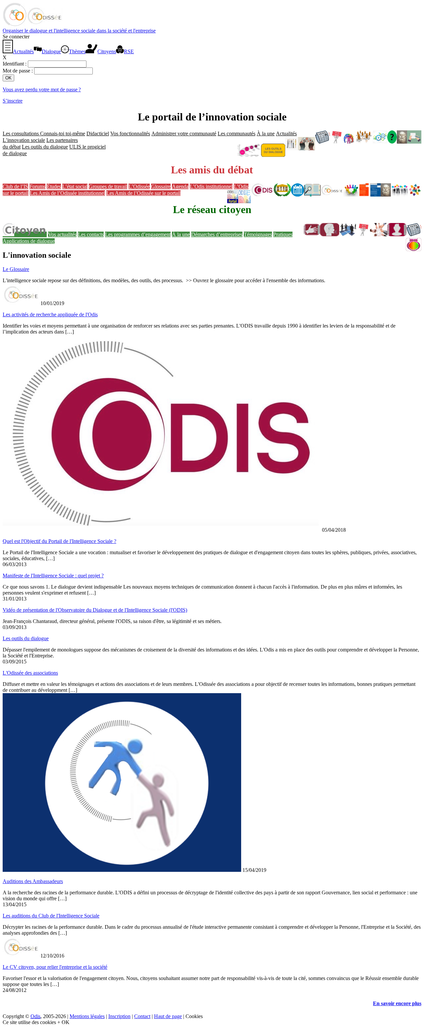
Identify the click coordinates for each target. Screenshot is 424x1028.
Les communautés (236, 133)
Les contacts (91, 234)
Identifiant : (15, 64)
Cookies (194, 1016)
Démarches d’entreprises (216, 234)
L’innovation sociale (24, 140)
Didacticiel (97, 133)
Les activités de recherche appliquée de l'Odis (50, 314)
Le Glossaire (16, 269)
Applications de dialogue (29, 241)
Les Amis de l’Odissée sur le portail (143, 193)
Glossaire (161, 186)
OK (66, 1022)
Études (54, 186)
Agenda (180, 186)
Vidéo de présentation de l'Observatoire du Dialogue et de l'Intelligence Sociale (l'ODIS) (95, 610)
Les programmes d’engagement (138, 234)
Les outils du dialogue (45, 147)
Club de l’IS (15, 186)
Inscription (119, 1016)
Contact (142, 1016)
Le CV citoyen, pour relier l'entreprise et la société (55, 967)
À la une (266, 133)
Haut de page (168, 1016)
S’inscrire (13, 101)
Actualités (286, 133)
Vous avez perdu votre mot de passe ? (42, 89)
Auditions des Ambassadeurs (33, 881)
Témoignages (258, 234)
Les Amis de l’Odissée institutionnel (67, 193)
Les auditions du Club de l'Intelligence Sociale (51, 915)
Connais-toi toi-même (62, 133)
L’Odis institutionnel (211, 186)
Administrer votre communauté (183, 133)
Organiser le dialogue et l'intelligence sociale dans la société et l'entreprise (79, 30)
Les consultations (21, 133)
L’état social (74, 186)
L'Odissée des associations (30, 673)
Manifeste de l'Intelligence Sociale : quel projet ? (53, 575)
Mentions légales (87, 1016)
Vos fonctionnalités (130, 133)
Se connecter (16, 36)
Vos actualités (62, 234)
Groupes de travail (108, 186)
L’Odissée (139, 186)
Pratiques (282, 234)
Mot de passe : (18, 70)
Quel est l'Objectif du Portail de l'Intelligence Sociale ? (59, 541)
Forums (37, 186)
